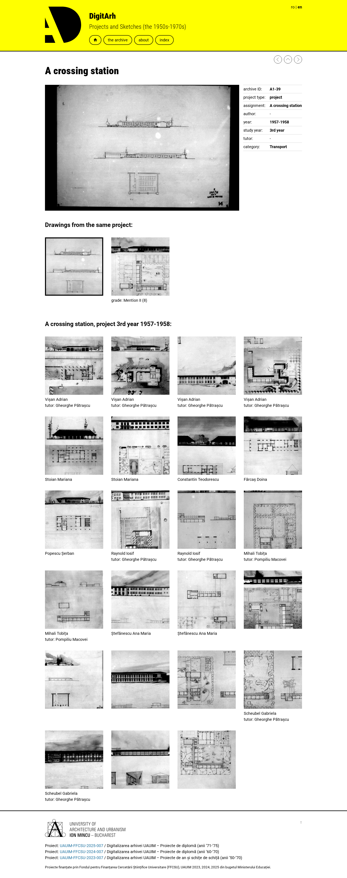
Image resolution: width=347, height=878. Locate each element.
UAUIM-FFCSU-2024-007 (81, 851)
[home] (288, 60)
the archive (118, 40)
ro (293, 7)
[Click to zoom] (142, 209)
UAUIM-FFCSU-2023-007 (81, 857)
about (144, 40)
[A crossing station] (298, 60)
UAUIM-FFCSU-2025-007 (81, 845)
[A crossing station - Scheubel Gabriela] (278, 60)
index (164, 40)
